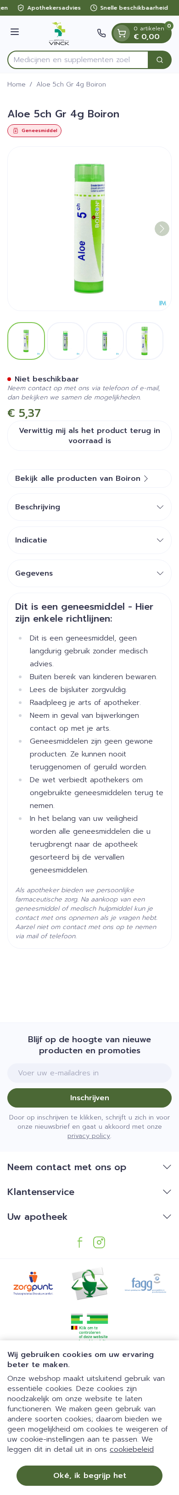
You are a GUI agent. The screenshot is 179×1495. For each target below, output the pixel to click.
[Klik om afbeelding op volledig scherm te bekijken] (89, 229)
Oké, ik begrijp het (89, 1475)
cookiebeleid (132, 1449)
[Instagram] (99, 1242)
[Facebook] (80, 1242)
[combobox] (78, 60)
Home (16, 84)
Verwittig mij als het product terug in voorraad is (89, 435)
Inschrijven (89, 1097)
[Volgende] (162, 228)
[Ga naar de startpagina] (59, 33)
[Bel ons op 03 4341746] (101, 33)
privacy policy (88, 1136)
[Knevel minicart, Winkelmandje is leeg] (121, 33)
